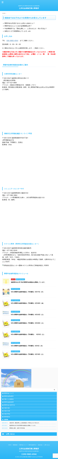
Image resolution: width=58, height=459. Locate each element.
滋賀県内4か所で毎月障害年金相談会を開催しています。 (28, 282)
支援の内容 (7, 411)
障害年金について (9, 393)
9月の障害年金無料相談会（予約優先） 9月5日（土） (28, 334)
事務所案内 (15, 444)
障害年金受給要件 (9, 396)
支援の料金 (7, 414)
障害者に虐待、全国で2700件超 (17, 428)
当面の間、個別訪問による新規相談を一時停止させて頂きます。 (24, 422)
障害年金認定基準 (9, 402)
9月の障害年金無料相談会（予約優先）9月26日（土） (28, 323)
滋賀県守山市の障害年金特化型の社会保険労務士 (29, 451)
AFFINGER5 (40, 456)
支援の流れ (7, 408)
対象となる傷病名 (9, 399)
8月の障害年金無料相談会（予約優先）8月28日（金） (28, 303)
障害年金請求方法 (32, 444)
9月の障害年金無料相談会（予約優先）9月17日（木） (28, 292)
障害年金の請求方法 (9, 405)
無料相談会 (7, 416)
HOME (9, 444)
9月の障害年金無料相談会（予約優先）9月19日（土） (28, 354)
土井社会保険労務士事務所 (29, 8)
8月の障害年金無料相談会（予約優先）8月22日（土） (27, 314)
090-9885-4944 (12, 40)
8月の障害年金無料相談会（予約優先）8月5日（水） (28, 346)
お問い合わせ (47, 444)
